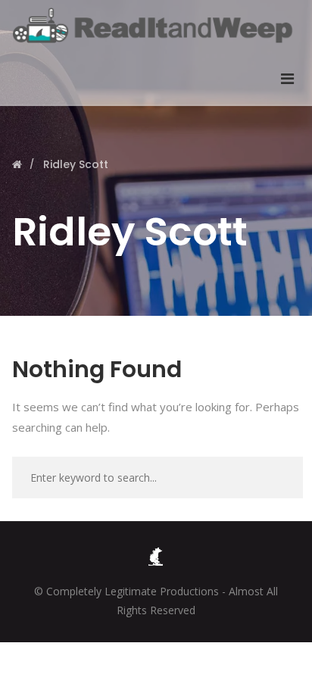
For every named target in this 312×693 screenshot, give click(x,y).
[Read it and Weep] (155, 25)
